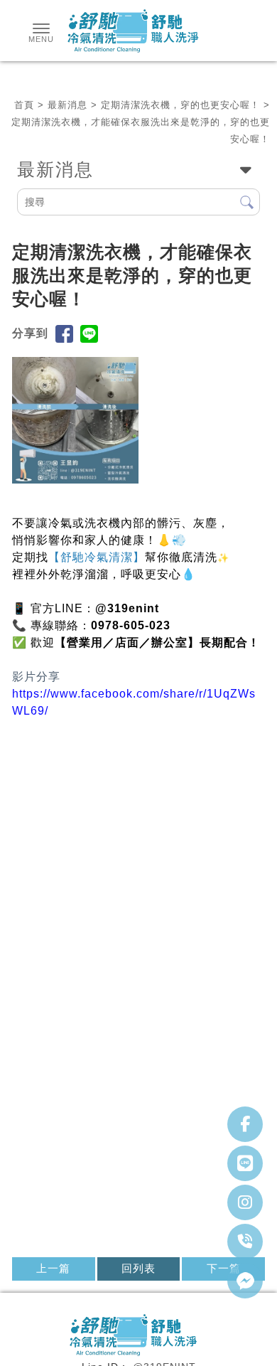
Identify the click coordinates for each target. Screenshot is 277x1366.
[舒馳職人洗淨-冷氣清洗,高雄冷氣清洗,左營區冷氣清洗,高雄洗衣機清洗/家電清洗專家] (138, 32)
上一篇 (53, 1268)
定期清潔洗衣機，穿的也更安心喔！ (180, 105)
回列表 (138, 1268)
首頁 (24, 105)
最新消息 (67, 105)
